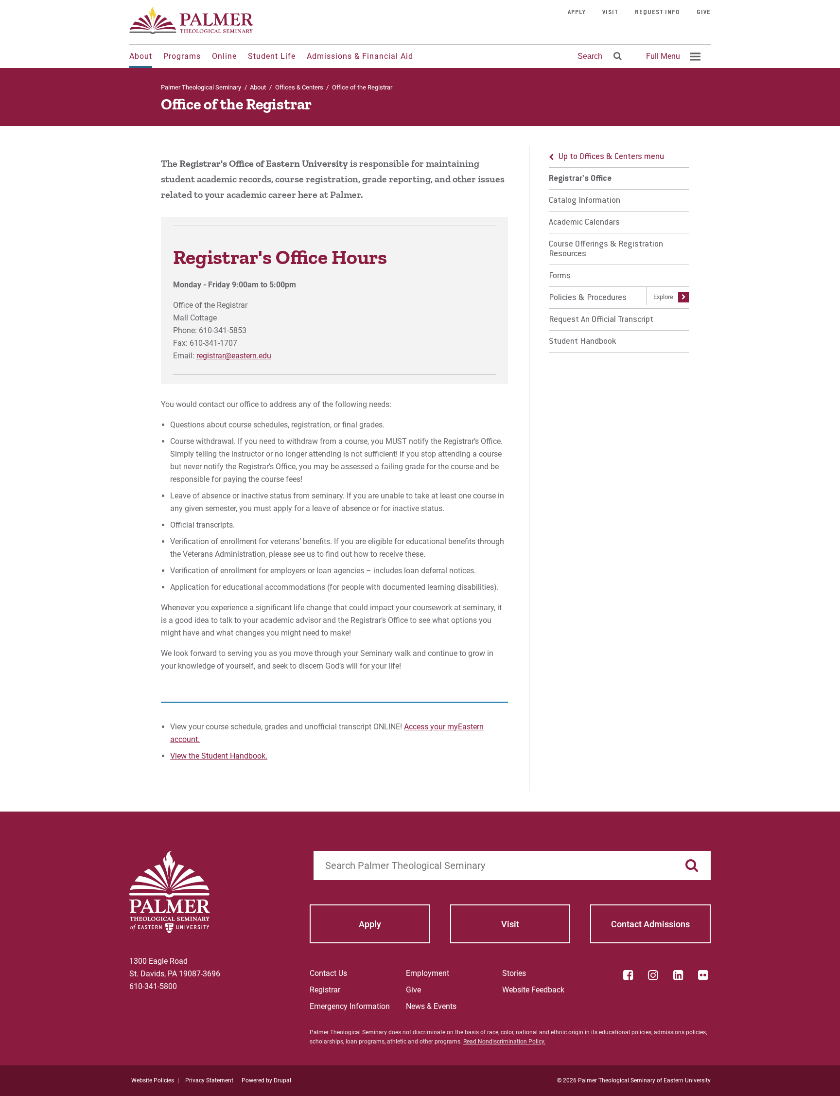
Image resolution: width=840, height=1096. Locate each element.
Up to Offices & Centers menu (611, 157)
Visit (610, 13)
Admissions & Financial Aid (360, 56)
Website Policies (152, 1080)
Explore (663, 297)
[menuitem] (672, 56)
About (140, 56)
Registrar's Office (580, 179)
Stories (514, 973)
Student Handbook (582, 341)
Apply (577, 13)
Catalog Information (584, 200)
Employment (427, 973)
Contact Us (328, 973)
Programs (182, 56)
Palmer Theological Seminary (201, 87)
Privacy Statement (209, 1080)
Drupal (282, 1080)
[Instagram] (653, 975)
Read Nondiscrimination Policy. (504, 1041)
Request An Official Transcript (601, 320)
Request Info (657, 13)
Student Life (272, 56)
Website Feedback (533, 989)
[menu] (619, 249)
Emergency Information (350, 1006)
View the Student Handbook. (218, 755)
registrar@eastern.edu (233, 355)
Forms (560, 276)
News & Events (431, 1006)
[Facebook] (628, 975)
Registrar (325, 989)
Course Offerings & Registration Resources (606, 249)
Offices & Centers (299, 87)
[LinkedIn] (678, 975)
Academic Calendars (584, 222)
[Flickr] (703, 975)
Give (704, 13)
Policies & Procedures (588, 298)
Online (224, 56)
